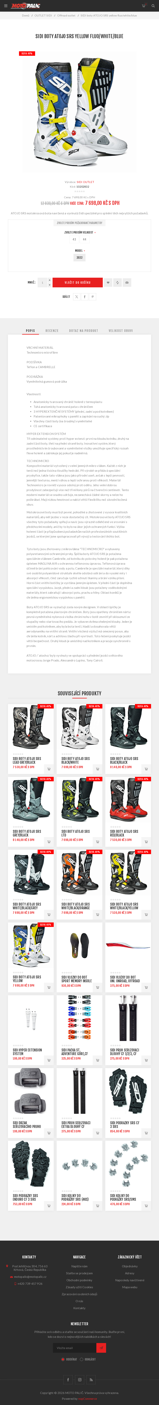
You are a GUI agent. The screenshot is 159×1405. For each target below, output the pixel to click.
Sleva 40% (27, 53)
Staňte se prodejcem (79, 1273)
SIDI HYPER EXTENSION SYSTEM (27, 1052)
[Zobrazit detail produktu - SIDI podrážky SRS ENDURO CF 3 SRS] (31, 1163)
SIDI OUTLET (85, 182)
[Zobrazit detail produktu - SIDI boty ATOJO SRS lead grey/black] (31, 727)
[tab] (30, 331)
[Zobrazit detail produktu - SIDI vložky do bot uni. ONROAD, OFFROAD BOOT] (128, 945)
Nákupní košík (145, 4)
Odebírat (71, 1359)
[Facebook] (68, 1379)
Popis (30, 331)
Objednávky (130, 1266)
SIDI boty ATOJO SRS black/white (75, 760)
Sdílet (66, 297)
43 (74, 239)
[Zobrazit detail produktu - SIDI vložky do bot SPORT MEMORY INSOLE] (79, 945)
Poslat (101, 1348)
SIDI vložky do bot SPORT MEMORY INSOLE (76, 979)
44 (84, 239)
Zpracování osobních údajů (79, 1294)
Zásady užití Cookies (79, 1287)
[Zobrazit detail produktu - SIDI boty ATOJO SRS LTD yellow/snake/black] (79, 800)
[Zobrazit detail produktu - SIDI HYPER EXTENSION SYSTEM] (31, 1018)
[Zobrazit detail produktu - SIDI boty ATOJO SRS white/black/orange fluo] (79, 872)
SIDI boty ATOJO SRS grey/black (27, 833)
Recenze (52, 331)
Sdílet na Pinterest (92, 296)
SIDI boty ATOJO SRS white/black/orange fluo (75, 908)
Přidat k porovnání (117, 282)
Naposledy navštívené (129, 1280)
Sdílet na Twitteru (76, 296)
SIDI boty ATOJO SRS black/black (124, 760)
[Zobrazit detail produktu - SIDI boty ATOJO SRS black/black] (128, 727)
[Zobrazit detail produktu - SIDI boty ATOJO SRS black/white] (79, 727)
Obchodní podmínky (79, 1280)
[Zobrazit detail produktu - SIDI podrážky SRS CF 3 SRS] (128, 1091)
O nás (79, 1301)
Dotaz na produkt (83, 331)
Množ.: (32, 282)
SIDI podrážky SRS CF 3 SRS (124, 1125)
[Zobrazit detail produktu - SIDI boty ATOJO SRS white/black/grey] (31, 872)
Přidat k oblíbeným (108, 282)
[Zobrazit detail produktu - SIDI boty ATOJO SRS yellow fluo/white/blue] (31, 945)
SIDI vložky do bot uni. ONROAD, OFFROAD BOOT (125, 981)
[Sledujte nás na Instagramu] (79, 1379)
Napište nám (79, 1266)
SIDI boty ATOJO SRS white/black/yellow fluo (124, 908)
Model (79, 250)
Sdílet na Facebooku (84, 296)
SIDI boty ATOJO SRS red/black (124, 833)
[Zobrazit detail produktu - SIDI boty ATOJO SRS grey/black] (31, 800)
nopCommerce (87, 1398)
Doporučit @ (127, 282)
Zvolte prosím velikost (79, 232)
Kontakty (79, 1308)
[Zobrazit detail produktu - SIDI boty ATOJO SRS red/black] (128, 800)
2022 (79, 257)
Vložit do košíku (78, 282)
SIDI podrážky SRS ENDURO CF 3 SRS (25, 1197)
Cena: (67, 197)
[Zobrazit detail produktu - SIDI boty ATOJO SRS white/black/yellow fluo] (128, 872)
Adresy (129, 1273)
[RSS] (91, 1379)
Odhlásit (90, 1359)
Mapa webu (129, 1287)
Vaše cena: (77, 203)
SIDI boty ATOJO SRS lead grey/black (27, 760)
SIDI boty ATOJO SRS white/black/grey (27, 906)
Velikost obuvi (121, 331)
